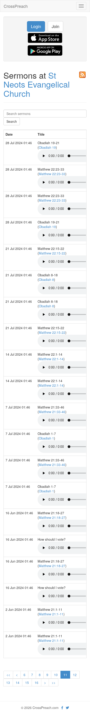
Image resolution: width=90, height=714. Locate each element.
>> (53, 682)
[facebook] (62, 707)
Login (36, 26)
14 (17, 682)
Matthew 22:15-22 (52, 253)
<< (8, 674)
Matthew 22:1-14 (51, 359)
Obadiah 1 (46, 438)
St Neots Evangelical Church (36, 84)
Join (55, 26)
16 (36, 682)
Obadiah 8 (46, 279)
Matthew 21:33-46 (52, 411)
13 (8, 682)
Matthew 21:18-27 (52, 517)
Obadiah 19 (47, 147)
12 (75, 674)
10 (56, 674)
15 (27, 682)
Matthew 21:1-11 (51, 614)
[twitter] (67, 707)
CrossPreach (16, 6)
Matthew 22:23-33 (52, 173)
